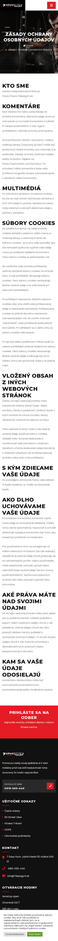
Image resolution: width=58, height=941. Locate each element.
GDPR (7, 829)
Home (30, 45)
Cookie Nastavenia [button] (15, 934)
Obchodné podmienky (17, 836)
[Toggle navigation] (51, 5)
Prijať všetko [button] (35, 934)
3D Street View (13, 817)
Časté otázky (12, 811)
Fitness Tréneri (13, 823)
